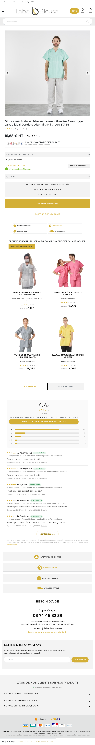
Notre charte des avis (44, 742)
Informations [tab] (65, 386)
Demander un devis (47, 213)
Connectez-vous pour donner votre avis (44, 421)
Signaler (44, 462)
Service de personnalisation (21, 693)
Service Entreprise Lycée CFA (21, 706)
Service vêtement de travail (20, 701)
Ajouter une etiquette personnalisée (47, 184)
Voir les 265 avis (47, 534)
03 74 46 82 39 (47, 615)
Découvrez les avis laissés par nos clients (47, 632)
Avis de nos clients (24, 742)
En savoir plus (12, 544)
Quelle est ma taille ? (15, 160)
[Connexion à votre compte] (83, 10)
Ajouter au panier (47, 203)
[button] (47, 143)
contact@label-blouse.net (47, 628)
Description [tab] (29, 386)
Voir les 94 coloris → (22, 246)
